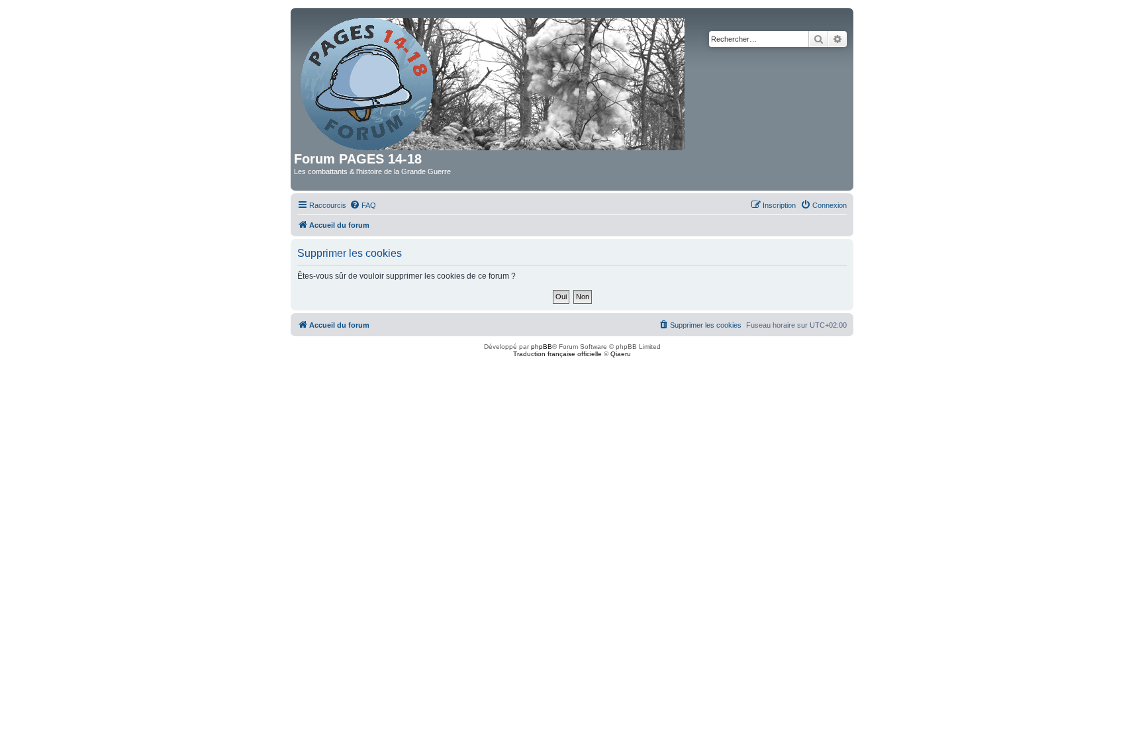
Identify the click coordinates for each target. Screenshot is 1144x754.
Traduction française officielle (557, 353)
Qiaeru (620, 353)
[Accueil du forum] (493, 81)
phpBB (541, 346)
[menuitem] (363, 205)
